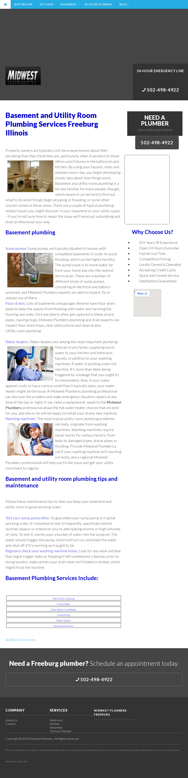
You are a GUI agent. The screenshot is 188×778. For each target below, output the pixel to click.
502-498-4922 (157, 142)
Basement (69, 4)
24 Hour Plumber (98, 4)
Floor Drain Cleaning (64, 598)
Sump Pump (63, 615)
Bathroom (23, 4)
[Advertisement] (94, 36)
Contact (11, 723)
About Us (12, 720)
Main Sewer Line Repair (63, 609)
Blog (124, 4)
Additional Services (20, 639)
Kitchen (46, 4)
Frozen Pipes (63, 604)
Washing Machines (63, 626)
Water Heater (63, 620)
